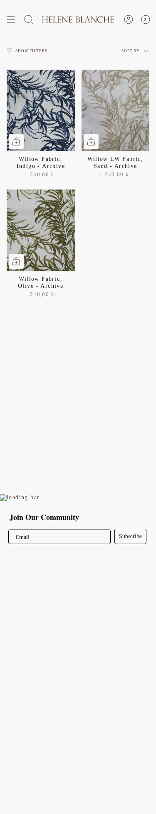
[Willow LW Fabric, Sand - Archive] (116, 110)
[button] (28, 19)
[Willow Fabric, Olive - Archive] (41, 230)
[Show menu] (10, 19)
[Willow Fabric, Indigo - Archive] (41, 110)
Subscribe (130, 536)
